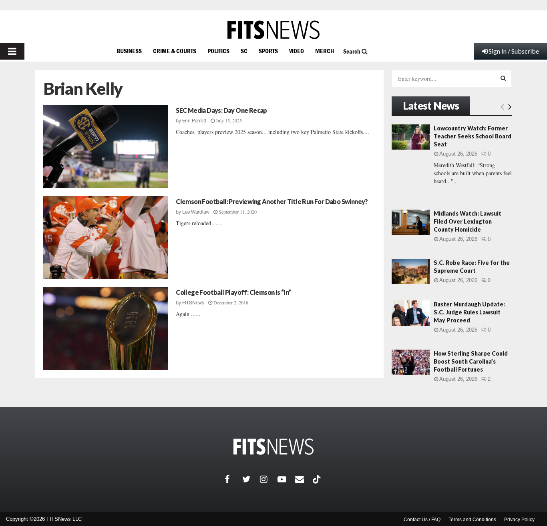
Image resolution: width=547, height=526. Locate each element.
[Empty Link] (502, 106)
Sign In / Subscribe (514, 51)
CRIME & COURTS (174, 50)
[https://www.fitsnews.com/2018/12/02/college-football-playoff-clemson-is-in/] (105, 328)
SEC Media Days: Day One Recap (221, 110)
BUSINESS (129, 50)
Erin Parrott (194, 121)
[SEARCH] (503, 78)
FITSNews (193, 303)
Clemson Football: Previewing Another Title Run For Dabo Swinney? (272, 201)
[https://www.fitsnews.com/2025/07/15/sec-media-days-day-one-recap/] (105, 146)
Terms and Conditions (472, 519)
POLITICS (218, 50)
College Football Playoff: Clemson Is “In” (233, 292)
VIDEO (296, 50)
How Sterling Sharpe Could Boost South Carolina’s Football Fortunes (471, 361)
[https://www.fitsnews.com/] (273, 29)
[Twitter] (251, 479)
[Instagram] (269, 479)
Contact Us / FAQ (422, 519)
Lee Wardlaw (195, 212)
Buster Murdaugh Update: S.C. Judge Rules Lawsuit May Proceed (469, 312)
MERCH (324, 50)
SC (244, 50)
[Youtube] (286, 479)
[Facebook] (233, 479)
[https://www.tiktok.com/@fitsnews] (317, 479)
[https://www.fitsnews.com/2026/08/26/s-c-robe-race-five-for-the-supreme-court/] (411, 271)
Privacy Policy (519, 519)
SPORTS (268, 50)
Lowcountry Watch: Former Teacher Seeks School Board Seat (472, 136)
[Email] (304, 479)
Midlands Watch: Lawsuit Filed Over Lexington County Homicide (467, 221)
